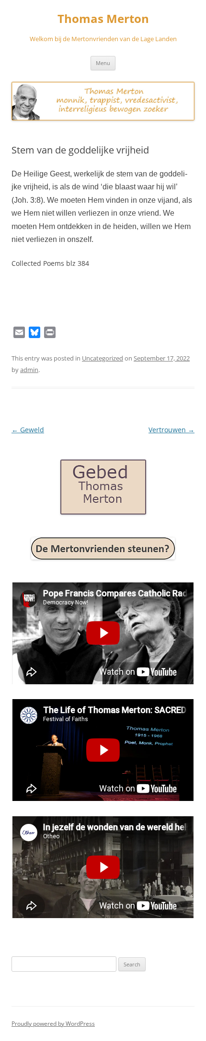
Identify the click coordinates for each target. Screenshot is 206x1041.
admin (29, 369)
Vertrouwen (172, 429)
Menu (103, 62)
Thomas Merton (103, 18)
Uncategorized (102, 358)
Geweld (27, 429)
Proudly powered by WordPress (53, 1023)
